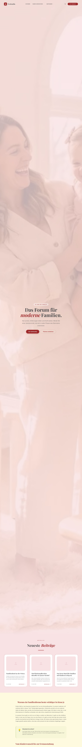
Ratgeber (28, 4)
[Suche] (65, 4)
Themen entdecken (48, 331)
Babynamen (49, 4)
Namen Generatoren (38, 4)
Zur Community (32, 331)
